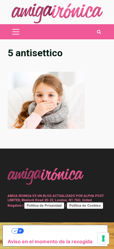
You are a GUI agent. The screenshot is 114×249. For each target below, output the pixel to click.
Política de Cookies (85, 205)
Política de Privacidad (44, 205)
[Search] (99, 32)
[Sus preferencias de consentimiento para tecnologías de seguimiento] (103, 238)
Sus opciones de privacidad (61, 231)
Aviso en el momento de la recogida (50, 241)
